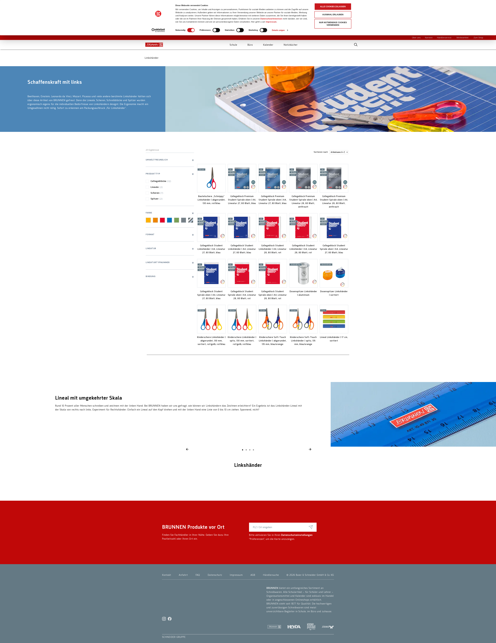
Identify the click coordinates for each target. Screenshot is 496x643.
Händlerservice (444, 38)
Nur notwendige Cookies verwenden (333, 23)
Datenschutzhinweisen (271, 19)
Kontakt (166, 574)
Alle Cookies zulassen (333, 6)
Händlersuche (271, 574)
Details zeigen (278, 30)
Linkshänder (152, 57)
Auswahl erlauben (332, 14)
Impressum (271, 22)
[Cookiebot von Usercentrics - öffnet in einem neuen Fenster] (158, 30)
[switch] (216, 30)
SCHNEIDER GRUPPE (174, 636)
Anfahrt (183, 574)
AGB (252, 574)
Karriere (429, 38)
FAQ (198, 574)
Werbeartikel (462, 38)
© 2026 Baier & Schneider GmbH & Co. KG (310, 574)
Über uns (416, 38)
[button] (310, 449)
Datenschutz (215, 574)
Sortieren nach (321, 152)
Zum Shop (478, 38)
